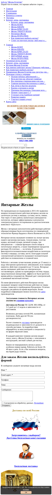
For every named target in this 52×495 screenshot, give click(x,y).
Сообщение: (6, 390)
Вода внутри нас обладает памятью (26, 79)
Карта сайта (11, 102)
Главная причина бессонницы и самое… (28, 83)
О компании (11, 13)
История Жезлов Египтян (17, 65)
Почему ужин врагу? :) (21, 92)
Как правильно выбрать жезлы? (24, 38)
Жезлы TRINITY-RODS (21, 31)
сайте (43, 292)
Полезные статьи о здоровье (18, 74)
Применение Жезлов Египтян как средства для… (27, 72)
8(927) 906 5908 (26, 141)
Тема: (3, 385)
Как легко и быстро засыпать (23, 86)
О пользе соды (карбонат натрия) (25, 95)
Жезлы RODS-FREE (20, 36)
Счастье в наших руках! (21, 99)
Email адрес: (7, 375)
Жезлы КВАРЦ (17, 27)
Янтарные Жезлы (18, 34)
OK (26, 492)
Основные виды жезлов (16, 61)
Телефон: (5, 380)
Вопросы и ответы (14, 15)
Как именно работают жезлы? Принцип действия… (28, 67)
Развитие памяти (18, 97)
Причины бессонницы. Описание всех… (29, 90)
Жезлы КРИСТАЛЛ (19, 29)
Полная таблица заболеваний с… (25, 77)
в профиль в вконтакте (26, 133)
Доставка (10, 18)
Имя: (4, 370)
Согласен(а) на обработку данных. (19, 403)
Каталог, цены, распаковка (17, 20)
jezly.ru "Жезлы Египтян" (12, 2)
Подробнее (39, 403)
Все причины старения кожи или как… (28, 81)
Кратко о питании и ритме (22, 88)
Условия (26, 489)
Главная (9, 9)
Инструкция (11, 11)
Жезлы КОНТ (17, 24)
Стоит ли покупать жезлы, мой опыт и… (28, 40)
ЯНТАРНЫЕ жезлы (19, 56)
